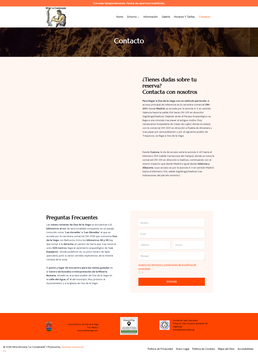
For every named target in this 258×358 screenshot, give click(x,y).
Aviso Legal (182, 349)
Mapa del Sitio (226, 349)
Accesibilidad (245, 349)
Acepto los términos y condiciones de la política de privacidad (167, 266)
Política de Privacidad (160, 349)
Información (151, 16)
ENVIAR (172, 281)
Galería (166, 16)
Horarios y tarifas (184, 16)
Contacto (204, 16)
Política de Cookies (203, 349)
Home (119, 16)
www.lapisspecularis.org (183, 330)
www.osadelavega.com (87, 330)
